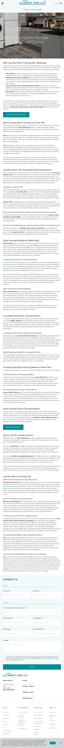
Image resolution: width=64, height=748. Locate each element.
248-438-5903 (38, 9)
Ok (53, 743)
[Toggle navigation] (2, 3)
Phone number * (8, 618)
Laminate (6, 319)
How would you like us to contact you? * (14, 607)
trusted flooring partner (11, 103)
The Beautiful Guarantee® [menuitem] (38, 722)
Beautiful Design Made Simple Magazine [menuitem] (22, 722)
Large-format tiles (14, 379)
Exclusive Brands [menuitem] (37, 733)
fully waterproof (11, 484)
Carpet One (6, 28)
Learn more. (42, 745)
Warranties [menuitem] (37, 726)
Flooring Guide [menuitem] (38, 718)
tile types (15, 208)
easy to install (16, 276)
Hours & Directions (9, 689)
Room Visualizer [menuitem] (23, 712)
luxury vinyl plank (54, 125)
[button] (54, 3)
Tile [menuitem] (4, 727)
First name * (6, 590)
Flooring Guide (17, 28)
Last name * (36, 590)
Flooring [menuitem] (5, 712)
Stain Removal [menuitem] (38, 712)
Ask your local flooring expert (41, 569)
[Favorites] (58, 3)
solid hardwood (33, 492)
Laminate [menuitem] (6, 724)
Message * (6, 640)
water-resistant (20, 230)
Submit (32, 667)
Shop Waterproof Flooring (16, 114)
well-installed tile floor (27, 450)
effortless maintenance (17, 295)
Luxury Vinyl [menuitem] (6, 715)
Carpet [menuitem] (5, 721)
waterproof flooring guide (44, 163)
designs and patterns (17, 355)
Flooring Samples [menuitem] (21, 716)
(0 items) (61, 3)
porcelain (23, 190)
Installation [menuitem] (37, 729)
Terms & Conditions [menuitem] (53, 724)
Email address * (37, 618)
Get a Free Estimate (13, 427)
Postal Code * (7, 629)
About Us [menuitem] (52, 712)
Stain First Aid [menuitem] (38, 715)
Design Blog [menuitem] (22, 728)
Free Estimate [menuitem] (7, 730)
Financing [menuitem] (6, 734)
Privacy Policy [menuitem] (54, 728)
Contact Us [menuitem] (53, 720)
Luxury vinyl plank (9, 262)
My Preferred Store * (39, 629)
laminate (14, 530)
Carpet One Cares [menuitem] (53, 716)
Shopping (27, 28)
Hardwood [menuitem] (6, 718)
